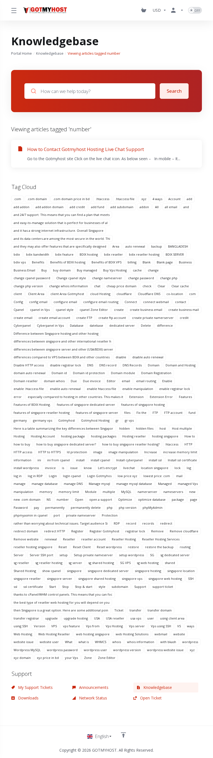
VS (179, 626)
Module (91, 492)
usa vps (135, 618)
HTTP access (23, 452)
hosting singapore (165, 436)
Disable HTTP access (29, 365)
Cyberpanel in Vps (50, 325)
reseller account (93, 539)
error (18, 397)
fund (192, 413)
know (88, 468)
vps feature (71, 626)
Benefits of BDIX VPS (106, 262)
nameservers (173, 492)
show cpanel (51, 571)
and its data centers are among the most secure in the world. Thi (62, 238)
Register (77, 531)
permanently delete (86, 507)
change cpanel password (32, 278)
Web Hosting (23, 634)
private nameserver (81, 515)
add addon (21, 207)
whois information (140, 642)
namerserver (147, 492)
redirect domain (26, 531)
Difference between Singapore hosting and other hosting (56, 333)
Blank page (165, 262)
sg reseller (21, 563)
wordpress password (62, 650)
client (18, 294)
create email (23, 318)
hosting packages (103, 436)
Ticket (118, 610)
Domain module (123, 373)
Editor (111, 381)
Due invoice (92, 381)
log (189, 468)
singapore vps (132, 578)
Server (19, 555)
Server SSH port (41, 555)
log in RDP (35, 476)
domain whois (54, 381)
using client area (172, 618)
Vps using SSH (161, 626)
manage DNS (73, 484)
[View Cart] (145, 10)
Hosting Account (43, 436)
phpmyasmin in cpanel (30, 515)
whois (116, 642)
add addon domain (50, 207)
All (157, 207)
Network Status (92, 698)
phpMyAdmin (153, 507)
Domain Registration (156, 373)
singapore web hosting (165, 578)
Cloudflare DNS (149, 294)
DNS (90, 365)
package (178, 499)
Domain (153, 365)
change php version (28, 286)
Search (174, 91)
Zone (88, 658)
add (189, 199)
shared (170, 563)
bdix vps (20, 262)
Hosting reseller (134, 436)
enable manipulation (137, 389)
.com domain (37, 199)
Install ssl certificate (182, 460)
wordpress (190, 642)
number (63, 499)
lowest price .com (156, 476)
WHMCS (100, 642)
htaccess (172, 444)
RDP (117, 523)
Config (18, 302)
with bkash (168, 642)
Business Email (24, 270)
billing (132, 262)
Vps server (137, 626)
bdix (17, 254)
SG (152, 555)
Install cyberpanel (129, 460)
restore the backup (159, 547)
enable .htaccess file (29, 389)
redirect (166, 523)
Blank (147, 262)
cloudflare (124, 294)
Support (140, 587)
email (126, 381)
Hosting (19, 436)
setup (63, 555)
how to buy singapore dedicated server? (66, 444)
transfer (135, 610)
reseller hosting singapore (33, 547)
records (148, 523)
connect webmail (156, 302)
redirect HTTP (54, 531)
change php (169, 278)
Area (115, 246)
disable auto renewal (147, 357)
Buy (44, 270)
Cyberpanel (22, 325)
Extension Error (161, 397)
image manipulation (123, 452)
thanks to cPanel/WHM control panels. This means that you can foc (63, 594)
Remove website (26, 539)
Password (21, 507)
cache (137, 270)
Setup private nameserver (93, 555)
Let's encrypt (107, 468)
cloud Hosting (100, 294)
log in (18, 476)
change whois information (68, 286)
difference (165, 325)
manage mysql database (134, 484)
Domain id (59, 373)
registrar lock (135, 531)
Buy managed (87, 270)
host (162, 428)
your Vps (71, 658)
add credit (77, 207)
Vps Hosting (114, 626)
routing (185, 547)
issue (74, 468)
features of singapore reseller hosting (42, 413)
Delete (146, 325)
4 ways (157, 199)
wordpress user (95, 650)
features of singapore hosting (143, 404)
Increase (150, 452)
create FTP (84, 318)
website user (49, 642)
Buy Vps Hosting (115, 270)
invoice (50, 468)
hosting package (73, 436)
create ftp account (112, 318)
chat (97, 286)
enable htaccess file (101, 389)
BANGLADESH (178, 246)
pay (36, 507)
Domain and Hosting (181, 365)
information (22, 460)
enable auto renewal (65, 389)
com (192, 294)
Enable (167, 381)
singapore (74, 571)
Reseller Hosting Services (160, 539)
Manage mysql (99, 484)
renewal (51, 539)
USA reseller (115, 618)
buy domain (62, 270)
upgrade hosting (76, 618)
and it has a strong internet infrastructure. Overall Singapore (58, 230)
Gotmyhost (66, 420)
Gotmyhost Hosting (95, 420)
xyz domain (22, 658)
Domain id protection (89, 373)
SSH (191, 578)
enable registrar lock (174, 389)
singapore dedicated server (108, 571)
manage (20, 484)
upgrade (51, 618)
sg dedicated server (175, 555)
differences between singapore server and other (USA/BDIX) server (63, 349)
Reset (63, 547)
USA (97, 618)
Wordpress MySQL (27, 650)
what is (83, 642)
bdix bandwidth (37, 254)
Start (52, 587)
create (119, 310)
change (153, 270)
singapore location (181, 571)
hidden (124, 428)
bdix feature (64, 254)
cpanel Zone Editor (94, 310)
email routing (146, 381)
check (147, 286)
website (179, 634)
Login (53, 476)
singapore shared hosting (97, 578)
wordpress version (127, 650)
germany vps (42, 420)
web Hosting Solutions (132, 634)
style (101, 587)
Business (185, 262)
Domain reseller (26, 381)
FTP (155, 413)
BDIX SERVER (175, 254)
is (63, 468)
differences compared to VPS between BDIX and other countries (62, 357)
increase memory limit (180, 452)
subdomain (119, 587)
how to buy (22, 444)
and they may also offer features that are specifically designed (60, 246)
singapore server (59, 578)
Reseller (69, 539)
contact (180, 302)
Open (79, 499)
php (110, 507)
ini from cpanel (58, 460)
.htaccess (102, 199)
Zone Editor (106, 658)
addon (144, 207)
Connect (131, 302)
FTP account (173, 413)
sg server (75, 563)
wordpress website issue (165, 650)
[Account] (177, 10)
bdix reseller (113, 254)
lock (177, 468)
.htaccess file (125, 199)
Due (74, 381)
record (131, 523)
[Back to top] (123, 735)
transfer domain (160, 610)
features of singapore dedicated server (86, 404)
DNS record (107, 365)
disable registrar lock (65, 365)
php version (127, 507)
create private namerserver (153, 318)
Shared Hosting (25, 571)
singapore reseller (27, 578)
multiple (109, 492)
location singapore (154, 468)
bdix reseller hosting (144, 254)
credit (184, 318)
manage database (45, 484)
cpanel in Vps (40, 310)
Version (39, 626)
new (192, 492)
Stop (65, 587)
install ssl (155, 460)
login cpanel (72, 476)
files (127, 413)
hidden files (144, 428)
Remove (157, 531)
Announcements (93, 687)
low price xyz (127, 476)
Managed (165, 484)
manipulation (23, 492)
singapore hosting (148, 571)
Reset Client (82, 547)
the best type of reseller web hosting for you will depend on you (62, 602)
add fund (97, 207)
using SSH (21, 626)
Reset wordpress (109, 547)
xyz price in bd (48, 658)
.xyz (143, 199)
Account (174, 199)
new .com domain (27, 499)
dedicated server (122, 325)
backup (156, 246)
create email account (54, 318)
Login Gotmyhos (99, 476)
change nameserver (107, 278)
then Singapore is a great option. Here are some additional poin (61, 610)
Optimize (125, 499)
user (150, 618)
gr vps (129, 420)
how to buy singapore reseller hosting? (130, 444)
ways (190, 626)
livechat (129, 468)
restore (133, 547)
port (57, 515)
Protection (110, 515)
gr (117, 420)
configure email (65, 302)
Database (76, 325)
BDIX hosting (89, 254)
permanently (55, 507)
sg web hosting (148, 563)
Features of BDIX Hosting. (32, 404)
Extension (136, 397)
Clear (161, 286)
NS (48, 499)
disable (121, 357)
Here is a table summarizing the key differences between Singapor (63, 428)
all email (171, 207)
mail (179, 476)
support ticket (162, 587)
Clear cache (180, 286)
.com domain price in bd (71, 199)
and (186, 207)
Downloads (28, 698)
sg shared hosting (101, 563)
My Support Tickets (35, 687)
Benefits (38, 262)
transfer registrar (26, 618)
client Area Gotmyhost (67, 294)
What (68, 642)
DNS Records (132, 365)
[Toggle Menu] (13, 10)
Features (185, 397)
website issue (24, 642)
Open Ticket (150, 698)
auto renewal (135, 246)
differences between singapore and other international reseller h (62, 341)
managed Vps (188, 484)
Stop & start (83, 587)
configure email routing (100, 302)
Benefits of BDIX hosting (67, 262)
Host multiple (182, 428)
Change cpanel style (71, 278)
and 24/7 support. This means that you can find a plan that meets (62, 215)
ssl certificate (33, 587)
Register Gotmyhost (104, 531)
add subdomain (121, 207)
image (97, 452)
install (80, 460)
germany (20, 420)
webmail (160, 634)
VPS (54, 626)
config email (38, 302)
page (193, 499)
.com (17, 199)
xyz (192, 650)
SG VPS (125, 563)
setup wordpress (131, 555)
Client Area (36, 294)
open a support (100, 499)
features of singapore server (97, 413)
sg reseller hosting (48, 563)
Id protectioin (77, 452)
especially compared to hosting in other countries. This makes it (75, 397)
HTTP (188, 444)
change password (141, 278)
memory (45, 492)
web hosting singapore (93, 634)
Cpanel (19, 310)
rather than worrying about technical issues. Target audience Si (61, 523)
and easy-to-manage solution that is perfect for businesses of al (61, 223)
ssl (15, 587)
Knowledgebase (50, 53)
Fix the (141, 413)
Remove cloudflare (184, 531)
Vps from (93, 626)
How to (189, 436)
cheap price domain (121, 286)
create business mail (183, 310)
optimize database (152, 499)
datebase (96, 325)
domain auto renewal (29, 373)
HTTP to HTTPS (49, 452)
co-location (174, 294)
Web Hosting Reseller (54, 634)
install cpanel (100, 460)
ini (39, 460)
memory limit (69, 492)
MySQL (126, 492)
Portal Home (21, 53)
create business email (146, 310)
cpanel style (64, 310)
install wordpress (26, 468)
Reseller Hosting (124, 539)
